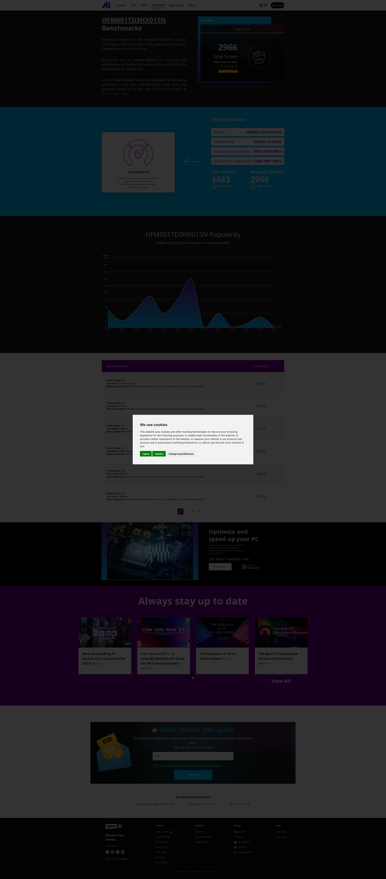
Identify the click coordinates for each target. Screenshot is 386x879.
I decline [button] (159, 453)
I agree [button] (145, 453)
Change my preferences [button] (181, 453)
